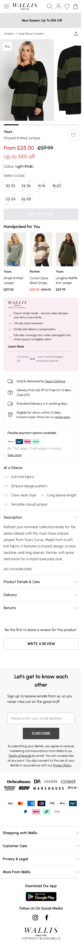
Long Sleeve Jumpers (31, 33)
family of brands (20, 756)
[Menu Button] (6, 6)
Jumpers (9, 33)
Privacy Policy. (62, 765)
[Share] (76, 33)
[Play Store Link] (41, 896)
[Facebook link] (46, 917)
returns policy (62, 417)
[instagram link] (35, 917)
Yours (8, 131)
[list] (41, 82)
